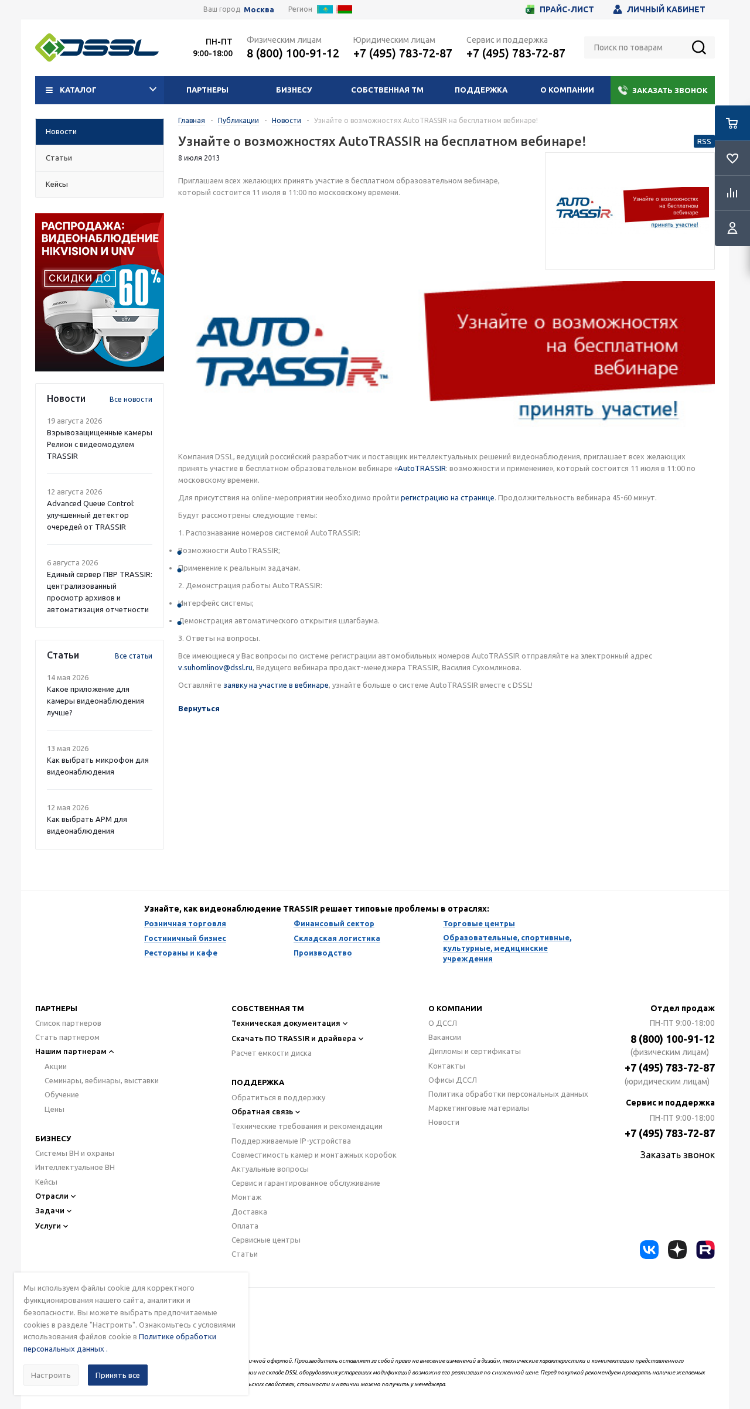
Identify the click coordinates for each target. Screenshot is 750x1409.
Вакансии (444, 1037)
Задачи (49, 1210)
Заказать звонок (670, 90)
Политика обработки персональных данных (508, 1094)
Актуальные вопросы (270, 1169)
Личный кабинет (666, 9)
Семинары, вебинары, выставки (102, 1080)
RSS (704, 141)
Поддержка (481, 90)
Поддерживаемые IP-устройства (291, 1141)
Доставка (249, 1211)
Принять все (118, 1375)
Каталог (78, 90)
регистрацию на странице (448, 497)
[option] (99, 292)
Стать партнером (67, 1037)
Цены (54, 1109)
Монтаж (246, 1197)
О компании (567, 90)
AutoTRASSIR (422, 468)
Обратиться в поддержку (278, 1097)
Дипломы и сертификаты (474, 1051)
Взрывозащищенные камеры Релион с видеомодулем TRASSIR (99, 444)
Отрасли (52, 1196)
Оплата (244, 1226)
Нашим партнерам (71, 1051)
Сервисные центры (266, 1240)
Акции (56, 1066)
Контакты (446, 1066)
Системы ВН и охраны (74, 1153)
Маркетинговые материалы (478, 1108)
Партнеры (207, 90)
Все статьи (133, 656)
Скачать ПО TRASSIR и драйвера (293, 1038)
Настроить (51, 1375)
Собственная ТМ (387, 90)
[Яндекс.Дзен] (677, 1249)
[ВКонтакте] (649, 1249)
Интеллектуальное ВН (75, 1167)
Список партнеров (68, 1023)
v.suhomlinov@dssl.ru (215, 667)
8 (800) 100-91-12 (293, 53)
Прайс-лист (567, 9)
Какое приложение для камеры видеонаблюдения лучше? (95, 701)
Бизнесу (294, 90)
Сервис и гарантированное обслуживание (305, 1183)
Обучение (62, 1094)
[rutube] (705, 1249)
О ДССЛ (442, 1023)
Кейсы (46, 1182)
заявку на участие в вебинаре (276, 685)
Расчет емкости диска (271, 1053)
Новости (443, 1122)
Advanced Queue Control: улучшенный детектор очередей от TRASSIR (91, 515)
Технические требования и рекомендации (307, 1126)
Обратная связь (262, 1111)
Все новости (131, 399)
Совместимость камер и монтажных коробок (314, 1155)
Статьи (244, 1254)
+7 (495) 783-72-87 (402, 53)
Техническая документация (285, 1023)
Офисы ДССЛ (452, 1080)
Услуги (48, 1226)
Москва (259, 9)
